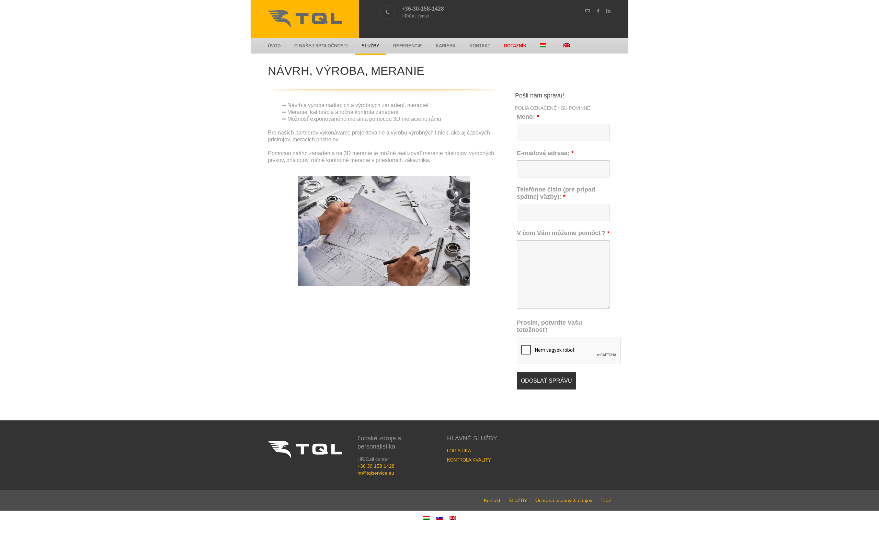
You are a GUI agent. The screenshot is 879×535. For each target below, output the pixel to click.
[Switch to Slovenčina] (439, 517)
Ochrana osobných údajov (563, 500)
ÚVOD (274, 45)
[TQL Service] (305, 25)
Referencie (407, 45)
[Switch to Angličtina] (568, 46)
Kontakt (479, 45)
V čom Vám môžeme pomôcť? (563, 233)
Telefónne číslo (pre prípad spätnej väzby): (556, 193)
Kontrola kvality (469, 460)
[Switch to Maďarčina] (545, 46)
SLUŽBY (370, 45)
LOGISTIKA (459, 450)
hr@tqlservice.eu (375, 473)
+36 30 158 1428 (376, 466)
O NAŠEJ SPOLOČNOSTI (321, 45)
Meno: (528, 116)
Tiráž (606, 500)
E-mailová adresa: (545, 153)
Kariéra (446, 45)
